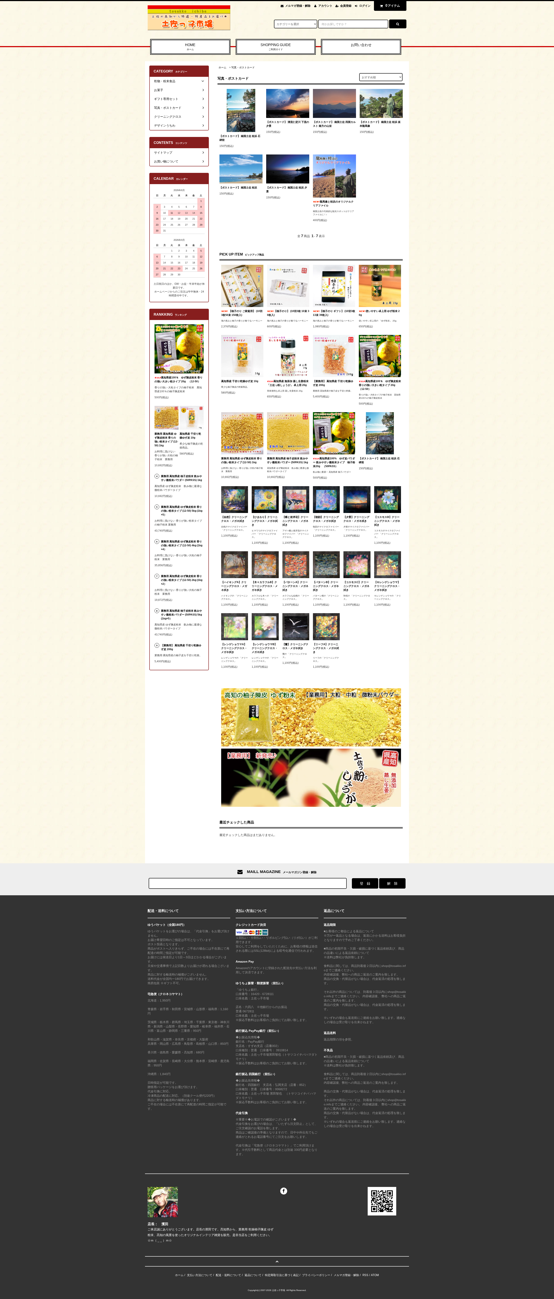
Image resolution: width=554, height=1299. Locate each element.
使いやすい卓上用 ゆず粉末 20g (379, 313)
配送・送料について (228, 1275)
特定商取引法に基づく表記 (282, 1275)
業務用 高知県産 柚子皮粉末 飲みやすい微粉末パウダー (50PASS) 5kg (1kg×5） (181, 614)
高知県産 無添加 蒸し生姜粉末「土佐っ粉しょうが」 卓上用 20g (288, 383)
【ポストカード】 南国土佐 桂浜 (238, 187)
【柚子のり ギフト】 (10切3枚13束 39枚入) (334, 313)
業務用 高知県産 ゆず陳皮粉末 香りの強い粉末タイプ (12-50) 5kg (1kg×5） (181, 510)
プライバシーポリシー (316, 1275)
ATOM (375, 1275)
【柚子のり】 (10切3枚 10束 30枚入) (288, 313)
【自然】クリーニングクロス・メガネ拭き (234, 519)
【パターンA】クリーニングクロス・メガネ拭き (295, 586)
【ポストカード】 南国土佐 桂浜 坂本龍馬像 (380, 124)
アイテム (392, 5)
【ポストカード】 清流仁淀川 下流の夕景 (287, 124)
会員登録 (345, 5)
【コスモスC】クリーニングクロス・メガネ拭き (356, 586)
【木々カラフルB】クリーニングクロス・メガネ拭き (265, 586)
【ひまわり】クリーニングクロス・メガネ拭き (265, 521)
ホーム (222, 67)
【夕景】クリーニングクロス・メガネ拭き (356, 519)
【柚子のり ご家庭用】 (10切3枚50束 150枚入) (242, 313)
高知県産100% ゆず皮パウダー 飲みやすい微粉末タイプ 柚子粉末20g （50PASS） (334, 462)
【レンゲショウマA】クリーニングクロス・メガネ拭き (234, 648)
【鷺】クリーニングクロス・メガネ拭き (295, 646)
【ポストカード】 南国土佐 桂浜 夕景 (286, 189)
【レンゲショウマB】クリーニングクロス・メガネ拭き (265, 648)
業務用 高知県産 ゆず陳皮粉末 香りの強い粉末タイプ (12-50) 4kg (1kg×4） (181, 545)
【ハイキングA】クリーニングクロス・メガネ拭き (234, 586)
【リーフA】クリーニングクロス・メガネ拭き (326, 648)
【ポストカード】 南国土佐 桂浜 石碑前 (239, 138)
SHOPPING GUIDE (276, 47)
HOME (190, 47)
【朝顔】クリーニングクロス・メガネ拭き (326, 519)
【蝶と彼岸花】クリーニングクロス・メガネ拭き (295, 521)
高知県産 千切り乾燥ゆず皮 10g (239, 381)
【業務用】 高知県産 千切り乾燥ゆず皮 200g (333, 383)
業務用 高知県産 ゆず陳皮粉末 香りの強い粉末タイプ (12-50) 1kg (241, 460)
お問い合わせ (361, 45)
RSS (365, 1275)
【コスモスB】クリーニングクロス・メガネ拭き (387, 521)
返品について (253, 1275)
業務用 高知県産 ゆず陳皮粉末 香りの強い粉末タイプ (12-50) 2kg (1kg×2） (181, 580)
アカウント (325, 5)
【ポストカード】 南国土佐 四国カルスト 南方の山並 (334, 124)
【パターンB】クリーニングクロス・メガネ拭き (326, 586)
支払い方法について (199, 1275)
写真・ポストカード (243, 67)
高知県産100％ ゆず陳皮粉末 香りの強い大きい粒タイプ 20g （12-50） (380, 385)
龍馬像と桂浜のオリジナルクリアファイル (333, 203)
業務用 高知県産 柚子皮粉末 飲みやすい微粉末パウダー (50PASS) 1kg (287, 460)
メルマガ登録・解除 (298, 5)
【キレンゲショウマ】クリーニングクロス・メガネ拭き (387, 586)
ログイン (364, 5)
